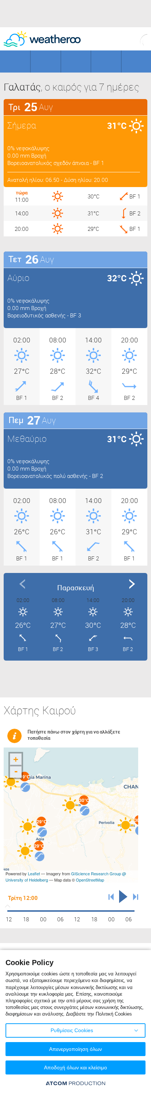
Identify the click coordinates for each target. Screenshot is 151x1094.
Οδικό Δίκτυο (136, 61)
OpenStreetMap (90, 880)
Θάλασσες (106, 61)
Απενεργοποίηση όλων (75, 1049)
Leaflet (34, 873)
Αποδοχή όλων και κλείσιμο (75, 1067)
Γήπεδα (45, 61)
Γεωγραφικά (15, 61)
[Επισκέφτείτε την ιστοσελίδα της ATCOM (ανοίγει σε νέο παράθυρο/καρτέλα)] (75, 1083)
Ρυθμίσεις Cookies (72, 1030)
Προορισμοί (76, 61)
